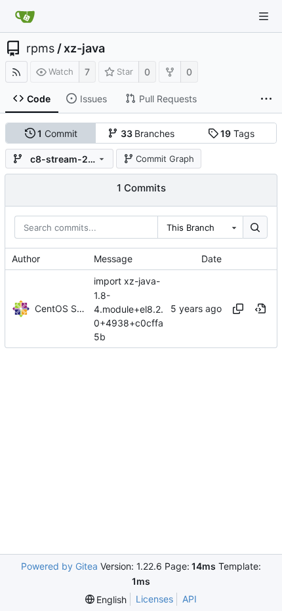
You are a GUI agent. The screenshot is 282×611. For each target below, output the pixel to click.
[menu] (106, 599)
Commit (57, 133)
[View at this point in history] (260, 309)
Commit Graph (165, 158)
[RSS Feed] (16, 72)
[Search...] (255, 227)
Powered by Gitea (59, 566)
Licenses (154, 598)
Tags (237, 133)
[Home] (25, 16)
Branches (148, 133)
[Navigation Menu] (263, 16)
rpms (40, 48)
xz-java (84, 48)
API (189, 598)
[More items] (266, 99)
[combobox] (200, 227)
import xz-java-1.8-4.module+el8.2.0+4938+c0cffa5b (128, 309)
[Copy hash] (238, 309)
